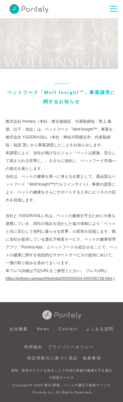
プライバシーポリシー (71, 347)
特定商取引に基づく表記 (52, 358)
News (43, 329)
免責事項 (92, 358)
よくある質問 (99, 329)
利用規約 (33, 347)
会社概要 (19, 329)
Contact (68, 329)
